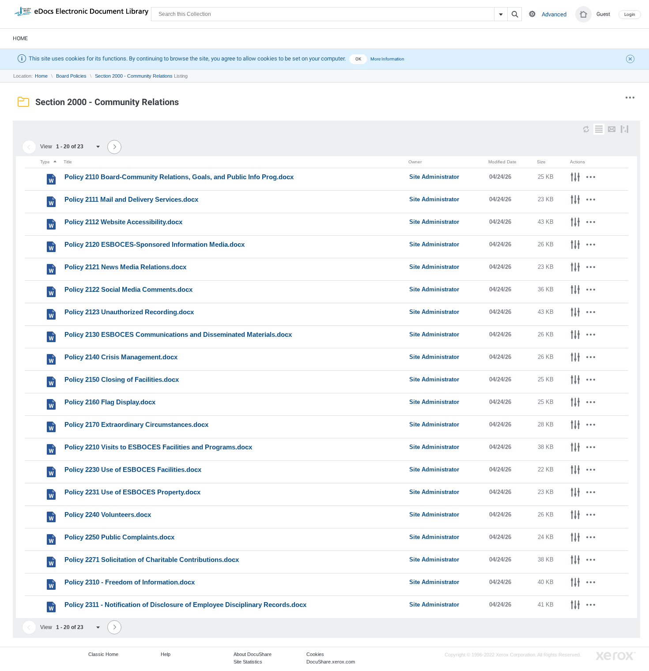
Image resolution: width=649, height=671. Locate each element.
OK (358, 59)
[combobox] (81, 146)
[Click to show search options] (532, 14)
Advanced (554, 14)
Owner (415, 161)
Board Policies (71, 76)
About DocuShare (253, 654)
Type (45, 161)
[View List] (598, 129)
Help (165, 654)
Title (68, 161)
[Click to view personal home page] (583, 14)
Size (541, 161)
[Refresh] (586, 129)
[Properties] (575, 178)
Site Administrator (434, 176)
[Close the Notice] (631, 60)
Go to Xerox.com (616, 656)
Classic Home (103, 654)
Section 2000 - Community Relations (134, 76)
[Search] (514, 14)
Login (629, 14)
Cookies (315, 654)
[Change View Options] (624, 129)
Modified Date (502, 161)
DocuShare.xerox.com (330, 661)
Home (20, 38)
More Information (387, 59)
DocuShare (81, 14)
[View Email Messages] (611, 129)
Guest (603, 14)
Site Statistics (248, 661)
